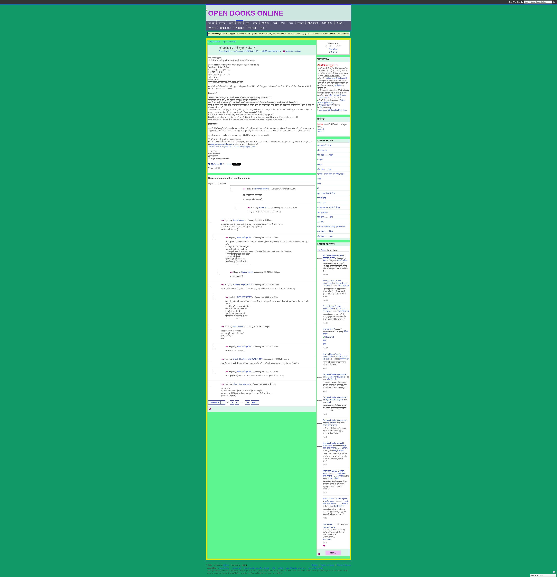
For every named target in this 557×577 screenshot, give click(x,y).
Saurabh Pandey (330, 255)
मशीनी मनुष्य (321, 203)
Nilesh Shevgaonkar (241, 384)
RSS (210, 409)
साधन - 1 (320, 129)
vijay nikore (327, 524)
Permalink (244, 189)
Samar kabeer (265, 207)
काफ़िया (280, 568)
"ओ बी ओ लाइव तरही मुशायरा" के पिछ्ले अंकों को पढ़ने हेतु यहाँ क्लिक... (232, 147)
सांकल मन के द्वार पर (324, 145)
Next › (254, 402)
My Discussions (229, 42)
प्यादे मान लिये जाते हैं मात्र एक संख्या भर (331, 226)
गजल (324, 260)
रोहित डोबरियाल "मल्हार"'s (334, 400)
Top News (321, 250)
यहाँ (321, 107)
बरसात (319, 164)
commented (328, 283)
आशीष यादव (327, 471)
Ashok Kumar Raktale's (335, 377)
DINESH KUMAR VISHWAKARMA (247, 359)
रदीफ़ (273, 568)
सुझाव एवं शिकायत (326, 105)
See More (327, 539)
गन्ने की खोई (321, 198)
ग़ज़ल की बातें (236, 568)
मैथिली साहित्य (342, 260)
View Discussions (293, 51)
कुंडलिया (320, 222)
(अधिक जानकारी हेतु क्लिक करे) (331, 101)
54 (248, 402)
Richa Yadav (238, 327)
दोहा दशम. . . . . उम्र (325, 217)
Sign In (520, 2)
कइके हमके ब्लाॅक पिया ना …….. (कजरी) (335, 446)
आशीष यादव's (327, 445)
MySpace (215, 164)
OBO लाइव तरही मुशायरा (272, 51)
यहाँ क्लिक (337, 85)
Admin (230, 51)
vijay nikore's (330, 423)
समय (319, 184)
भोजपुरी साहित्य (338, 450)
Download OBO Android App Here (333, 110)
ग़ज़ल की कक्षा (224, 568)
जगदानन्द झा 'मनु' (329, 329)
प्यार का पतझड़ (322, 212)
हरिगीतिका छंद (322, 150)
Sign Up (512, 2)
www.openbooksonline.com (221, 144)
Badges (315, 565)
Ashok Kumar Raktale (332, 281)
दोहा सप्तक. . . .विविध (325, 231)
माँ (318, 188)
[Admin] (212, 54)
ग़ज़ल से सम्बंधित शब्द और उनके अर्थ (256, 568)
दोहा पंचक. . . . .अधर (325, 236)
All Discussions (213, 42)
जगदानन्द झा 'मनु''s (329, 258)
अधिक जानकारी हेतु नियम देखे (336, 78)
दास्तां (319, 179)
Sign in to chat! (537, 575)
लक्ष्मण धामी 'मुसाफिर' (261, 189)
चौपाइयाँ (320, 160)
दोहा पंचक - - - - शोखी (325, 155)
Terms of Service (344, 565)
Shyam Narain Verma (332, 354)
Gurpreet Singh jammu (242, 284)
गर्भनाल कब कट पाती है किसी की (328, 207)
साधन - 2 (320, 132)
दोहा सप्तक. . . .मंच (324, 169)
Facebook (227, 164)
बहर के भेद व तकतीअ (316, 568)
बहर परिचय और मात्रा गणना (296, 568)
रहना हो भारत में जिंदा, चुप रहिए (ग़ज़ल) (330, 174)
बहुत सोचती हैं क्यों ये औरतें (326, 193)
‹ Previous (214, 402)
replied (340, 255)
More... (333, 553)
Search (554, 2)
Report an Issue (327, 565)
